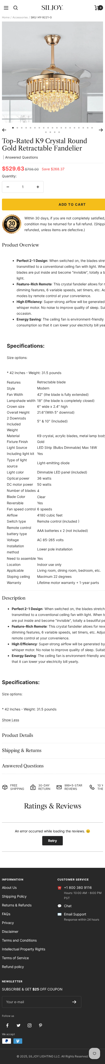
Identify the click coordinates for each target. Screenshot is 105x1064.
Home (6, 17)
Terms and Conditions (19, 940)
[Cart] (97, 7)
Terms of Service (15, 958)
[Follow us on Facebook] (7, 1025)
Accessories (20, 17)
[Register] (74, 1002)
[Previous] (4, 130)
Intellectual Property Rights (23, 949)
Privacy (8, 923)
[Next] (101, 130)
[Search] (15, 8)
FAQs (6, 914)
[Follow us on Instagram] (29, 1025)
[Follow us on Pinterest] (40, 1025)
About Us (9, 887)
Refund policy (13, 967)
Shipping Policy (14, 896)
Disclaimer (10, 931)
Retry (52, 840)
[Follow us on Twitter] (18, 1025)
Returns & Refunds (17, 905)
